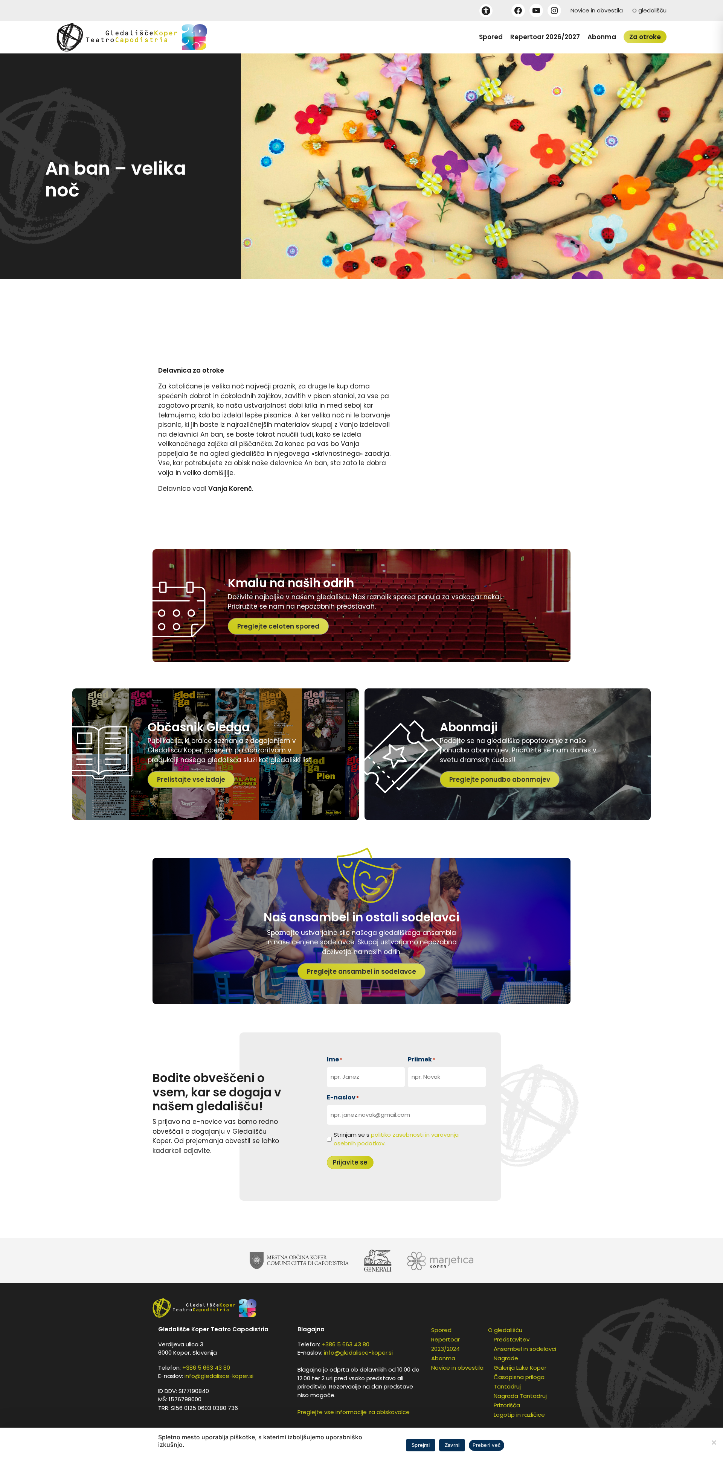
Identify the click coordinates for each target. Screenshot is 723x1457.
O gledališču (649, 10)
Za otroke (645, 36)
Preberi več (486, 1445)
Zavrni (452, 1445)
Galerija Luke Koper (520, 1368)
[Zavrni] (713, 1442)
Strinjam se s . (396, 1139)
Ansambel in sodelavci (525, 1349)
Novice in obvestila (596, 10)
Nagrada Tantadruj (520, 1396)
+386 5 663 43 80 (206, 1368)
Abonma (601, 36)
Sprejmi (421, 1445)
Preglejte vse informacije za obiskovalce (353, 1412)
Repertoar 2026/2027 (545, 36)
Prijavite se (350, 1162)
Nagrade (506, 1358)
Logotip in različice (519, 1415)
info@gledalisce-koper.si (219, 1376)
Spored (491, 36)
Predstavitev (511, 1339)
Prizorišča (507, 1405)
